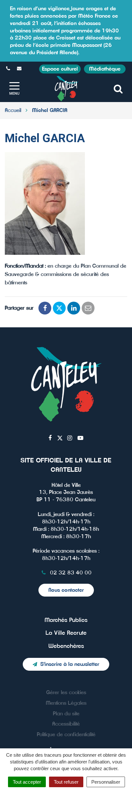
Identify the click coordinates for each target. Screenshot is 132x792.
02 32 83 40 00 (70, 572)
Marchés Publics (66, 620)
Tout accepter (27, 782)
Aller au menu (18, 3)
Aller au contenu (57, 3)
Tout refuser (66, 782)
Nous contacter (66, 590)
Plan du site (66, 713)
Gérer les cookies (66, 692)
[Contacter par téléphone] (9, 68)
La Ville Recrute (66, 633)
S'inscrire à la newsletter (69, 664)
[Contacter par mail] (20, 68)
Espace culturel (60, 69)
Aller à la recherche (103, 3)
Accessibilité (66, 724)
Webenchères (66, 646)
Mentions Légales (66, 703)
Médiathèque (104, 69)
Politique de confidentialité (66, 734)
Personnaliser (105, 782)
